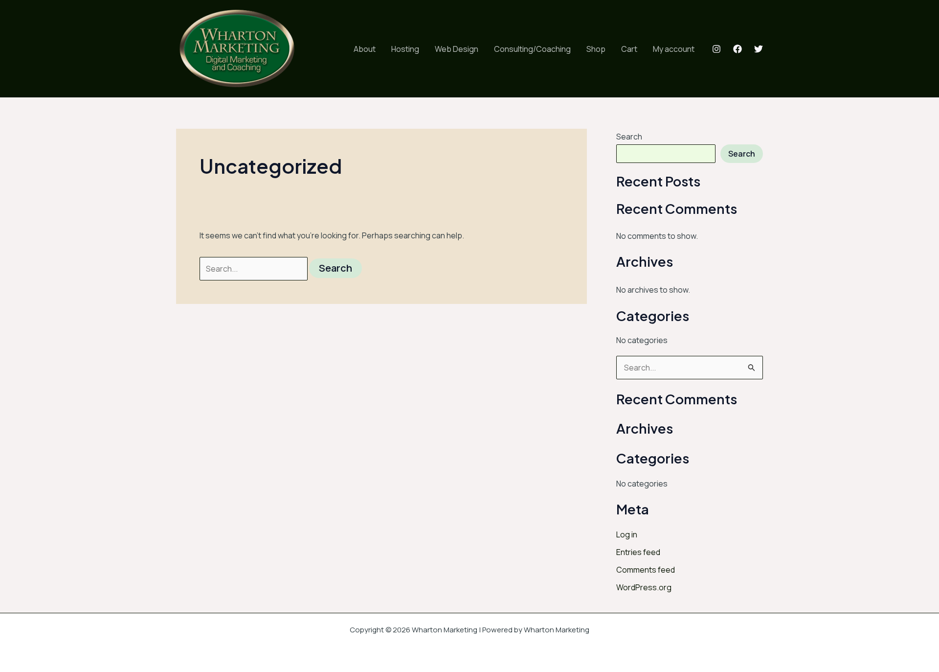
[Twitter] (758, 49)
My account (673, 49)
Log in (626, 534)
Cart (629, 49)
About (365, 49)
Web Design (456, 49)
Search (629, 136)
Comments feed (645, 569)
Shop (595, 49)
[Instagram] (716, 49)
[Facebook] (737, 49)
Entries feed (638, 552)
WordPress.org (643, 587)
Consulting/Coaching (532, 49)
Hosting (405, 49)
